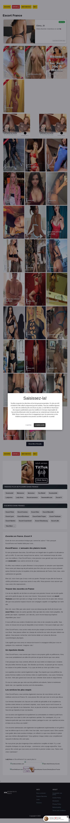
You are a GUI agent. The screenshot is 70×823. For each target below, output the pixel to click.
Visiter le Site (40, 425)
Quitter (29, 425)
